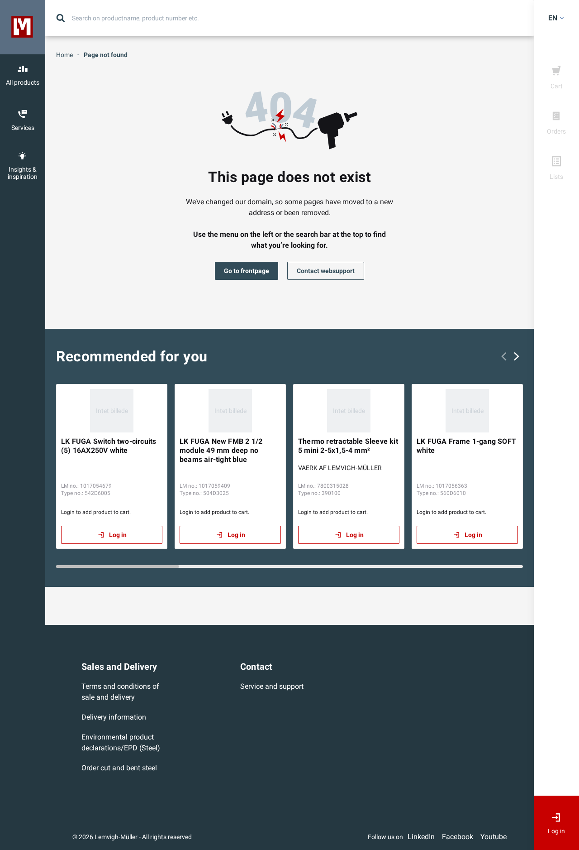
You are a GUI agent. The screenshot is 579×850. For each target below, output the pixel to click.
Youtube (493, 836)
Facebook (457, 836)
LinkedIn (421, 836)
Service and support (272, 686)
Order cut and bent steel (119, 768)
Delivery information (113, 717)
